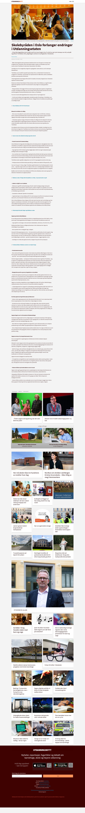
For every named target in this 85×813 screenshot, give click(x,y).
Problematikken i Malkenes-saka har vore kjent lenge (24, 244)
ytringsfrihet (26, 391)
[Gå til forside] (17, 1)
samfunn (20, 391)
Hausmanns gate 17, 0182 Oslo (44, 786)
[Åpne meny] (73, 1)
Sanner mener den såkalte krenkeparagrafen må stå (24, 135)
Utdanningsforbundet (44, 784)
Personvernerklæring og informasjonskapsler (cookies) (42, 790)
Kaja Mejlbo (46, 781)
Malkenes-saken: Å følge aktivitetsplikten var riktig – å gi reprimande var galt (30, 177)
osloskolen (14, 391)
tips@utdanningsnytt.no (44, 782)
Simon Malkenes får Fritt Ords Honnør (21, 105)
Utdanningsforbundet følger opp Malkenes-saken (24, 210)
